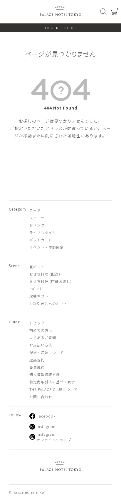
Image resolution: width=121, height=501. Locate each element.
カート (115, 12)
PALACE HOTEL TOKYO (60, 467)
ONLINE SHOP (61, 27)
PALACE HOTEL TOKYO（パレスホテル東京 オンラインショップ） (60, 12)
